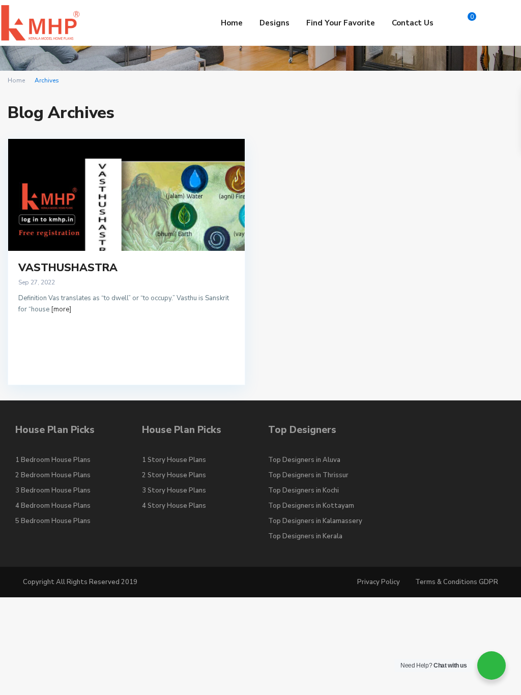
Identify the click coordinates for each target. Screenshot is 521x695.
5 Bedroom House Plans (53, 521)
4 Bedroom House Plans (53, 505)
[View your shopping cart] (455, 23)
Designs (274, 23)
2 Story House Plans (174, 475)
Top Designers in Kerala (305, 536)
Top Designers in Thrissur (308, 475)
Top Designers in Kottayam (311, 505)
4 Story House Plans (174, 505)
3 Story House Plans (174, 490)
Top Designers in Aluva (304, 460)
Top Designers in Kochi (303, 490)
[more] (61, 309)
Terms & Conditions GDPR (456, 582)
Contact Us (412, 23)
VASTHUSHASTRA (68, 267)
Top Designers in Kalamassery (315, 521)
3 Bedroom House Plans (53, 490)
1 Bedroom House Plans (53, 460)
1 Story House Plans (174, 460)
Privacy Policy (378, 582)
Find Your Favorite (340, 23)
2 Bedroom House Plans (53, 475)
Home (232, 23)
